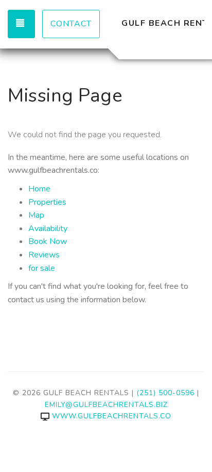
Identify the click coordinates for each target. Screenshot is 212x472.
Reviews (44, 255)
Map (36, 215)
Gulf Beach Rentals (162, 23)
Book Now (47, 241)
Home (39, 188)
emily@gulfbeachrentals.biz (106, 405)
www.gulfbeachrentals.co (111, 416)
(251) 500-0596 (165, 393)
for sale (41, 268)
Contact (71, 23)
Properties (47, 202)
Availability (47, 228)
